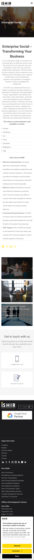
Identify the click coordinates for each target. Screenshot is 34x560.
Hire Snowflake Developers (10, 483)
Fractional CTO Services (9, 497)
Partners (4, 453)
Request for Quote (17, 384)
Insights (4, 448)
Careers (4, 456)
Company (4, 445)
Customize (16, 551)
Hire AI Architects (7, 472)
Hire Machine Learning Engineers (12, 475)
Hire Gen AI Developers (9, 478)
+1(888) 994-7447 (17, 364)
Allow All (17, 546)
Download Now (11, 315)
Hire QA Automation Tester (10, 488)
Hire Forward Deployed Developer (12, 480)
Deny (17, 556)
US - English (23, 407)
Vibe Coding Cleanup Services (11, 491)
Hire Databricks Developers (10, 486)
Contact (4, 458)
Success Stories (6, 450)
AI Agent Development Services (12, 494)
